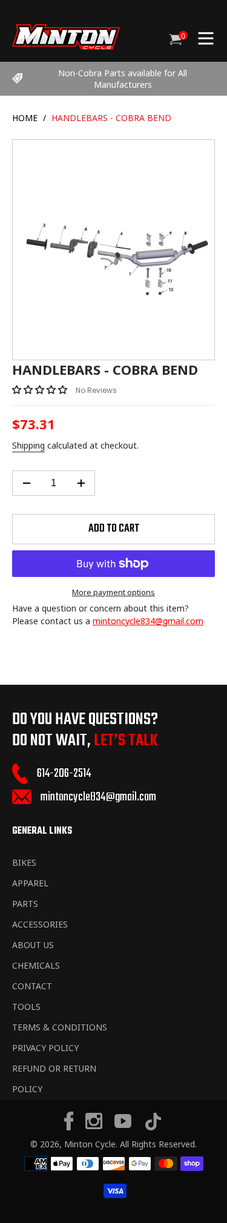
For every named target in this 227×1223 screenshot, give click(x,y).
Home (25, 118)
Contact (32, 986)
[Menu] (206, 37)
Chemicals (36, 965)
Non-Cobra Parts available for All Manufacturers (122, 78)
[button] (41, 389)
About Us (33, 945)
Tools (26, 1006)
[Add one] (80, 483)
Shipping (28, 445)
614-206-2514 (64, 773)
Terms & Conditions (59, 1027)
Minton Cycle (90, 1144)
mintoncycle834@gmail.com (148, 621)
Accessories (40, 924)
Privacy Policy (45, 1047)
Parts (25, 903)
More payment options (113, 592)
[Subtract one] (26, 483)
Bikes (24, 862)
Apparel (30, 883)
